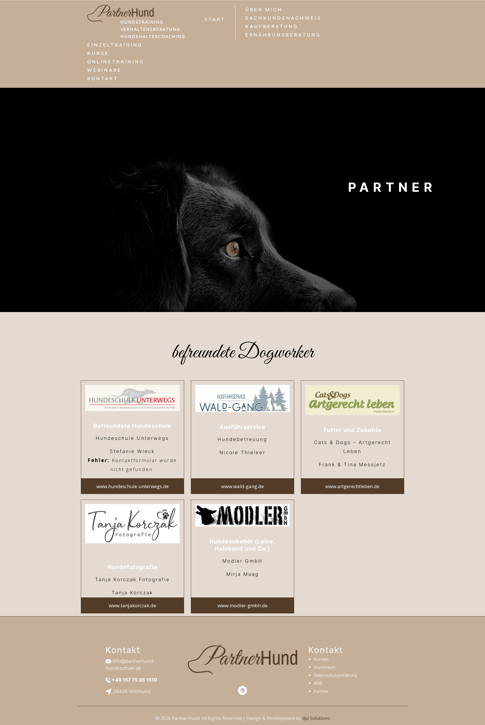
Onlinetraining (116, 61)
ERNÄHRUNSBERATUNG (283, 35)
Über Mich (264, 9)
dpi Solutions (316, 718)
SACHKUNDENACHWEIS (283, 18)
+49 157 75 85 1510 (134, 680)
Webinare (104, 70)
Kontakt (102, 78)
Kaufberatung (271, 26)
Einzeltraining (115, 45)
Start (214, 19)
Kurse (98, 53)
